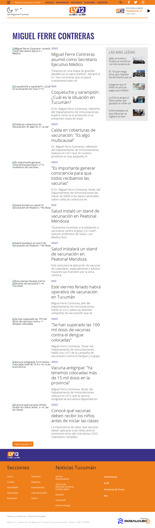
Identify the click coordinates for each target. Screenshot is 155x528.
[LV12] (13, 457)
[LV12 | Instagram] (143, 3)
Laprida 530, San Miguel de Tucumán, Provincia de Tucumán (42, 522)
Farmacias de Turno (114, 489)
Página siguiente (22, 444)
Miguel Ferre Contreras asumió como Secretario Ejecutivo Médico (74, 59)
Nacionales (62, 2)
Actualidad (12, 487)
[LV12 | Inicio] (144, 467)
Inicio (10, 476)
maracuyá (61, 500)
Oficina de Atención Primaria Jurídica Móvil (65, 487)
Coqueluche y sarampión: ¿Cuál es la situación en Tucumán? (75, 97)
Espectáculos (38, 487)
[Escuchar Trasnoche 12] (148, 10)
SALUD (53, 86)
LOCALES (54, 48)
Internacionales (39, 492)
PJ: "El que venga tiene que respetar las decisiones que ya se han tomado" (120, 76)
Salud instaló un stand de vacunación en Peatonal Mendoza (75, 216)
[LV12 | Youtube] (133, 454)
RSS (106, 495)
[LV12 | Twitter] (135, 3)
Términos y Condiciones (16, 516)
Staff (106, 483)
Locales (49, 2)
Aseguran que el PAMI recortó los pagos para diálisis (119, 87)
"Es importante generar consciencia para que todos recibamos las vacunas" (73, 175)
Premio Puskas (63, 505)
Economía (89, 2)
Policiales (76, 2)
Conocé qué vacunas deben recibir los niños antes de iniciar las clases (75, 415)
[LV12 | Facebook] (129, 3)
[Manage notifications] (147, 521)
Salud (34, 498)
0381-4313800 (83, 522)
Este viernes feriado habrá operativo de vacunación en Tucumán (76, 292)
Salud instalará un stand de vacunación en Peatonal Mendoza (74, 254)
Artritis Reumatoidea (62, 477)
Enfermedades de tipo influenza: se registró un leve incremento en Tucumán (118, 116)
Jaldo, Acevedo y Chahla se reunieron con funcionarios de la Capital (119, 63)
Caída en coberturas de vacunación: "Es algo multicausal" (73, 135)
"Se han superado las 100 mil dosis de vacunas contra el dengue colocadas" (75, 332)
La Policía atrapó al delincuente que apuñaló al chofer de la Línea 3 (120, 102)
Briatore (60, 494)
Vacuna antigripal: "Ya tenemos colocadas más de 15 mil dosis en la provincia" (74, 375)
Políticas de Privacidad (37, 516)
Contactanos (110, 476)
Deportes (102, 2)
